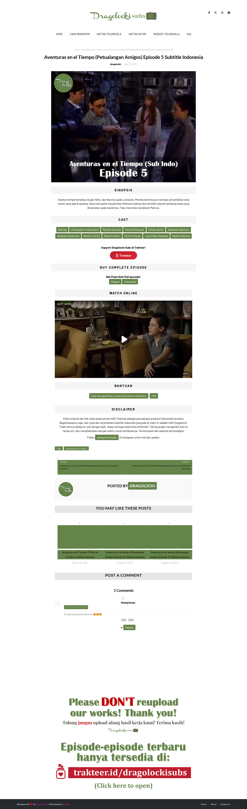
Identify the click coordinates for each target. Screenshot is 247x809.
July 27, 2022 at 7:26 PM (76, 607)
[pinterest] (228, 13)
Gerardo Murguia (134, 229)
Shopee (115, 281)
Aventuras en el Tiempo (92, 49)
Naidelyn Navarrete (68, 236)
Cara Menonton (80, 34)
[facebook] (209, 13)
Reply (124, 620)
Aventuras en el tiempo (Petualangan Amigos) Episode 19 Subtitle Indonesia (169, 554)
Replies (129, 627)
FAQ (189, 34)
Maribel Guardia (112, 229)
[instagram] (222, 13)
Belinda (62, 229)
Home (59, 34)
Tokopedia (130, 281)
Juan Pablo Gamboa (156, 236)
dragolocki (115, 64)
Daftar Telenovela (109, 34)
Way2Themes (42, 804)
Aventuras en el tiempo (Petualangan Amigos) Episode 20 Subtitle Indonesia (125, 554)
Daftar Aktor (137, 34)
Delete (131, 620)
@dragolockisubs (107, 437)
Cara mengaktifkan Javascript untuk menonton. (118, 395)
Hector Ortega (132, 236)
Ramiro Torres (92, 236)
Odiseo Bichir (156, 229)
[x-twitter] (215, 13)
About (213, 804)
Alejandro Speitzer (178, 229)
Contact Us (225, 804)
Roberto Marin (112, 236)
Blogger (66, 804)
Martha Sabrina (181, 236)
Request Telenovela (167, 34)
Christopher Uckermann (85, 229)
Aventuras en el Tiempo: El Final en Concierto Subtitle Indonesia (80, 554)
